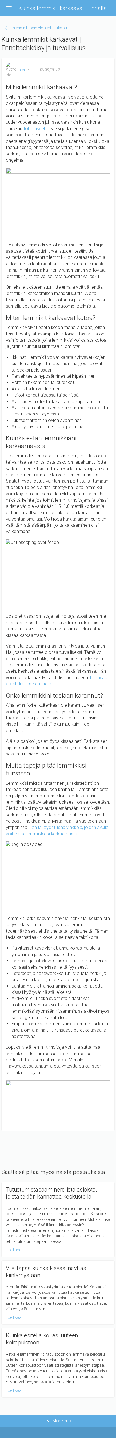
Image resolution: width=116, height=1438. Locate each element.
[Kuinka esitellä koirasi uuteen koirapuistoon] (58, 1362)
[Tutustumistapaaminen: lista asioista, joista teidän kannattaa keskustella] (58, 1219)
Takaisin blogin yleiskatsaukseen (39, 28)
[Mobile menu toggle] (9, 8)
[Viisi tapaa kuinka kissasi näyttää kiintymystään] (58, 1293)
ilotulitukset (34, 128)
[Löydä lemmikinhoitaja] (58, 1103)
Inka (21, 70)
